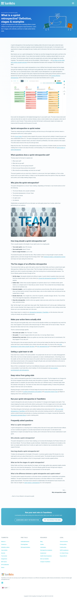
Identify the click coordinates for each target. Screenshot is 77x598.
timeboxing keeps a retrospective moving (54, 257)
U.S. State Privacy (64, 553)
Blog (41, 541)
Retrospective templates (46, 550)
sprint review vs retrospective (32, 482)
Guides (42, 544)
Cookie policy (63, 547)
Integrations (4, 558)
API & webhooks (5, 564)
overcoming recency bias (51, 391)
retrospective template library (18, 415)
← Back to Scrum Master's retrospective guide (22, 496)
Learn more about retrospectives (27, 520)
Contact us (3, 544)
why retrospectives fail (43, 346)
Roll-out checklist (44, 558)
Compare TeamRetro (45, 561)
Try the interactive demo (52, 520)
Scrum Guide (18, 136)
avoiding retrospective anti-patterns (32, 391)
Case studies (4, 550)
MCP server (4, 561)
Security (3, 553)
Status (2, 567)
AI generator (43, 553)
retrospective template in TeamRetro (39, 312)
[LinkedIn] (2, 583)
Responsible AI (63, 556)
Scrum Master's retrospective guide (9, 12)
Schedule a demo (5, 547)
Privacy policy (63, 544)
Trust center (4, 556)
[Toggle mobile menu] (73, 3)
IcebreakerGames (25, 541)
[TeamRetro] (8, 3)
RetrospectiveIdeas (25, 547)
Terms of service (64, 541)
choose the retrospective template (47, 278)
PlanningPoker (24, 544)
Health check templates (46, 556)
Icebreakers (43, 547)
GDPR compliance (64, 550)
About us (3, 541)
